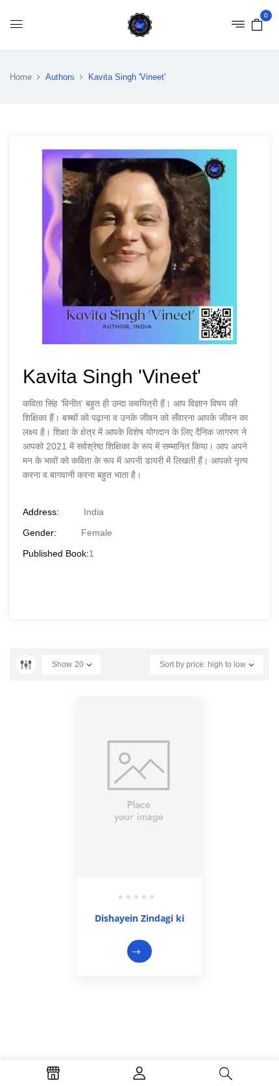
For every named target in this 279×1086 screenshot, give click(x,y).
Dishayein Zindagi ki (139, 918)
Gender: (39, 532)
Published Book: (56, 553)
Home (21, 77)
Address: (41, 512)
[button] (257, 24)
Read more (139, 951)
